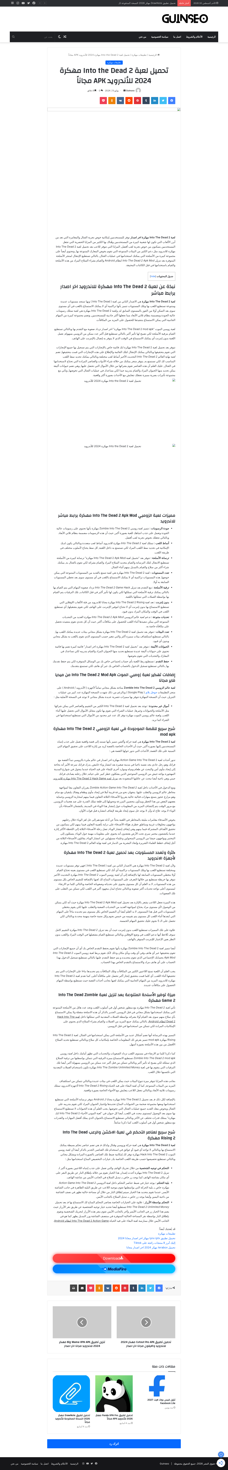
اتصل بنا (177, 37)
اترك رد (114, 1443)
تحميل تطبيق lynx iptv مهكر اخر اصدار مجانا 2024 (146, 1238)
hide (153, 276)
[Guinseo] (185, 19)
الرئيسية (212, 37)
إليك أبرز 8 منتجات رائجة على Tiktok (154, 1242)
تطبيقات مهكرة (139, 54)
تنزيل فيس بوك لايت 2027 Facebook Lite (161, 1402)
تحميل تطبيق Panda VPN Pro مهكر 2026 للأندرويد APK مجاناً (114, 1417)
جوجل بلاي (151, 692)
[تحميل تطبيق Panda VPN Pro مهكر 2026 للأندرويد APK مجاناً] (114, 1393)
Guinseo (130, 90)
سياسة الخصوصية (159, 37)
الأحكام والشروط (194, 37)
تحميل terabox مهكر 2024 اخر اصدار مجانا (150, 1247)
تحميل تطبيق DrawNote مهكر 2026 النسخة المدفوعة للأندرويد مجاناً (141, 3)
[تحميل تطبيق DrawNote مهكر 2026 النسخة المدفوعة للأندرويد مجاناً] (71, 1393)
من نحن (142, 37)
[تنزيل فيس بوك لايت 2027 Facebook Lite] (156, 1385)
